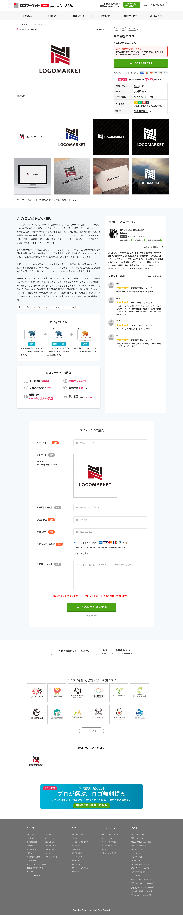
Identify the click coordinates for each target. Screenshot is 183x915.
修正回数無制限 (77, 853)
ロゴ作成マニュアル (33, 857)
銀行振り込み (83, 553)
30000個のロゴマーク (79, 834)
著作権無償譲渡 (32, 842)
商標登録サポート (78, 872)
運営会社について (137, 838)
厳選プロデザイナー (78, 838)
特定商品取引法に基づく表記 (141, 842)
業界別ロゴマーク (51, 849)
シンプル (132, 29)
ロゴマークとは (106, 838)
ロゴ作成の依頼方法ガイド (140, 864)
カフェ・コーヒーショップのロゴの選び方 (142, 887)
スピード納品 (76, 860)
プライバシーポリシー (138, 845)
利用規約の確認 (91, 615)
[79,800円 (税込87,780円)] (36, 693)
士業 (27, 307)
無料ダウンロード (51, 857)
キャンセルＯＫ (77, 857)
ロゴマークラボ (108, 828)
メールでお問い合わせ (156, 5)
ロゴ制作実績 (49, 853)
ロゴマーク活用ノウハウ (109, 845)
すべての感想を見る (155, 276)
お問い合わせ (31, 853)
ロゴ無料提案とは (137, 860)
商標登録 (30, 845)
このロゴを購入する (143, 63)
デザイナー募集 (136, 857)
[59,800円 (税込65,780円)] (77, 693)
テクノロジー (72, 307)
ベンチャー (56, 307)
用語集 (103, 849)
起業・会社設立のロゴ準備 (140, 868)
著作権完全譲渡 (77, 845)
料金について (49, 838)
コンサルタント (40, 307)
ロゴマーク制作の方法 (108, 842)
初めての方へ (31, 834)
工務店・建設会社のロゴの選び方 (142, 895)
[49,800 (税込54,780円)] (36, 761)
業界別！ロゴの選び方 (108, 853)
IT (19, 307)
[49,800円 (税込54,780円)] (98, 693)
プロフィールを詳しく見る (152, 247)
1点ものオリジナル (78, 849)
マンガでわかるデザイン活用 (36, 864)
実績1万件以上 (76, 864)
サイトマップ (135, 853)
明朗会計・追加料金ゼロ (80, 842)
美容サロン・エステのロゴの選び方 (142, 883)
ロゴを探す (24, 24)
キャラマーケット (33, 872)
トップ (16, 24)
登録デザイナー (50, 845)
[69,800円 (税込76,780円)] (139, 693)
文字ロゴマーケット (33, 875)
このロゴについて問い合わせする (76, 651)
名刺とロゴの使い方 (138, 872)
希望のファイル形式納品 (80, 868)
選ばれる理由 (49, 842)
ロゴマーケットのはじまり (140, 834)
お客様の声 (30, 838)
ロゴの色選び (31, 860)
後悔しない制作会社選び (109, 834)
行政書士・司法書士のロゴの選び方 (142, 892)
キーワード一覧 (136, 849)
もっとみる (91, 730)
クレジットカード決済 (86, 542)
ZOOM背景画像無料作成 (35, 868)
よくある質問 (31, 849)
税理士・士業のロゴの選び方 (141, 879)
